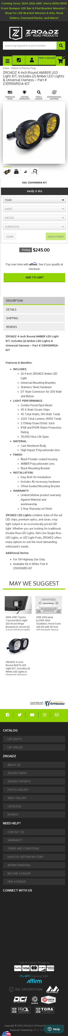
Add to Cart (35, 277)
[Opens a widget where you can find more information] (53, 1029)
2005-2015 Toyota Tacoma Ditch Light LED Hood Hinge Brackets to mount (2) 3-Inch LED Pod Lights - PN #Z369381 (18, 625)
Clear (9, 236)
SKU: (24, 182)
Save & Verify (56, 236)
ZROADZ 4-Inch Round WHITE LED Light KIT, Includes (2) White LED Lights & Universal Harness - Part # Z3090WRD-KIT (18, 672)
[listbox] (34, 200)
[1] (32, 287)
